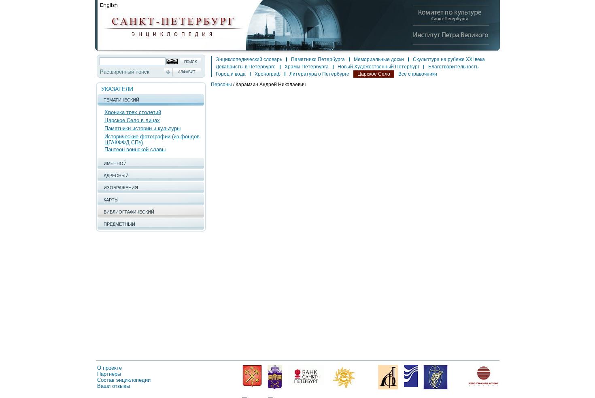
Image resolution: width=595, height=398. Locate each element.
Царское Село (373, 74)
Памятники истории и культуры (142, 128)
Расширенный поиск (124, 72)
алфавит (187, 72)
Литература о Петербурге (319, 74)
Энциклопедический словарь (249, 59)
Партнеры (109, 374)
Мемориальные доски (379, 59)
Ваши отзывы (113, 386)
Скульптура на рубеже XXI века (449, 59)
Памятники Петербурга (318, 59)
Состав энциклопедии (124, 380)
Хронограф (267, 74)
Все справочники (417, 74)
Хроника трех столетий (132, 112)
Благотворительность (453, 67)
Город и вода (231, 74)
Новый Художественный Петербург (378, 67)
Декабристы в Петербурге (246, 67)
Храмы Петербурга (307, 67)
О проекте (109, 368)
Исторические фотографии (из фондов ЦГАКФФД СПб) (152, 139)
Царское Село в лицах (132, 120)
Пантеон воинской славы (135, 149)
